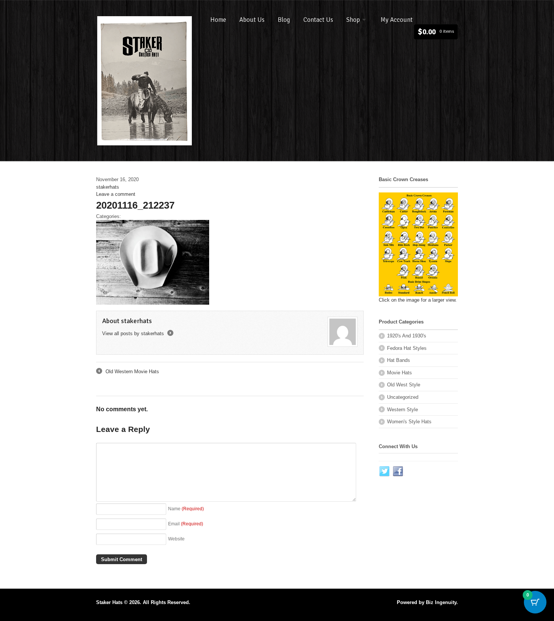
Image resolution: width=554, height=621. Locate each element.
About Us (252, 20)
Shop (353, 20)
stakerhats (107, 187)
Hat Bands (398, 360)
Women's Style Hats (409, 421)
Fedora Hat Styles (407, 348)
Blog (284, 20)
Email (185, 523)
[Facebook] (398, 471)
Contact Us (318, 20)
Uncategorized (402, 397)
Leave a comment (115, 194)
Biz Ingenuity (441, 602)
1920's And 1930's (406, 336)
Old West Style (403, 385)
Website (176, 538)
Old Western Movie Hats (127, 372)
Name (186, 508)
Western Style (402, 409)
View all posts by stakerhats (137, 333)
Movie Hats (399, 372)
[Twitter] (385, 471)
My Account (397, 20)
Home (218, 20)
